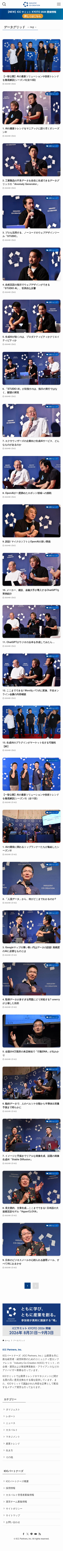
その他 (9, 1457)
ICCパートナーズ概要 (17, 1481)
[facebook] (23, 1534)
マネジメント (13, 1436)
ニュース (10, 1423)
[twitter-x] (27, 1534)
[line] (31, 1534)
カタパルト (12, 1429)
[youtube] (35, 1534)
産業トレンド (13, 1443)
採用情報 (10, 1488)
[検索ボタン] (4, 4)
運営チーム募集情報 (16, 1501)
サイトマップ (13, 1515)
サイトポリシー (14, 1508)
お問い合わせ (13, 1522)
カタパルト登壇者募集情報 (20, 1494)
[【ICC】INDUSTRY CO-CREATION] (31, 4)
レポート (10, 1416)
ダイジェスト (13, 1409)
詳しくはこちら (32, 16)
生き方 (9, 1450)
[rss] (39, 1534)
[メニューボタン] (59, 4)
